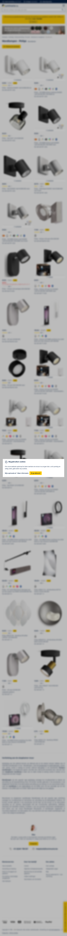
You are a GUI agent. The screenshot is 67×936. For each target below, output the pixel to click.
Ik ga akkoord (35, 473)
